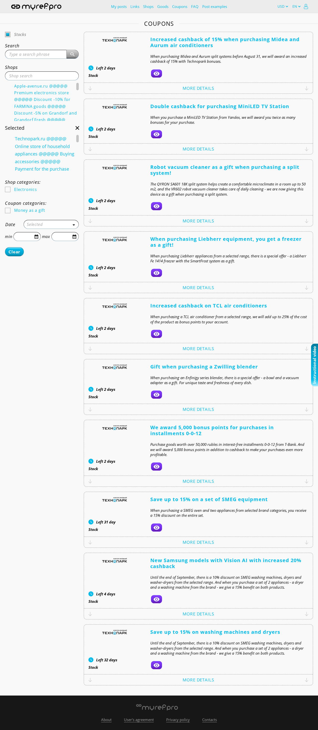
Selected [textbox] (34, 224)
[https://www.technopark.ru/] (156, 73)
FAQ (195, 6)
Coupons (179, 6)
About (106, 719)
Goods (162, 6)
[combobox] (51, 224)
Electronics (25, 189)
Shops (148, 6)
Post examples (214, 6)
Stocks (20, 34)
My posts (119, 6)
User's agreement (139, 719)
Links (134, 6)
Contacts (209, 719)
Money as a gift (29, 210)
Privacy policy (178, 719)
